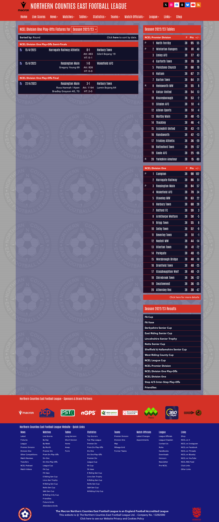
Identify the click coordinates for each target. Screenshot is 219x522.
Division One (26, 451)
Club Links (185, 465)
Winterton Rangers (166, 49)
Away (67, 447)
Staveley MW (163, 198)
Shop (179, 16)
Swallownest (163, 283)
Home (24, 16)
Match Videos (26, 469)
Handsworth (162, 134)
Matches (68, 16)
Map (116, 443)
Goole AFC (161, 153)
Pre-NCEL (163, 465)
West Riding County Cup (159, 355)
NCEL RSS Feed (187, 461)
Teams (114, 16)
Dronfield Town (164, 265)
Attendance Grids (50, 505)
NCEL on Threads (188, 451)
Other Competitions (29, 454)
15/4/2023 (30, 50)
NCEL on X (185, 439)
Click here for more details (184, 297)
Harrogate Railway (166, 180)
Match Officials (134, 16)
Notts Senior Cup (155, 344)
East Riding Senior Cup (158, 333)
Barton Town (163, 79)
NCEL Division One (155, 168)
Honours (162, 458)
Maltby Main (163, 116)
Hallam (160, 73)
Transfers (25, 461)
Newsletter (163, 461)
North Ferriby (163, 43)
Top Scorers (92, 436)
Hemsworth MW (164, 86)
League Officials (165, 436)
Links (167, 16)
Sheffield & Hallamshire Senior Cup (166, 349)
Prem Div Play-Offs (51, 454)
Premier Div (48, 451)
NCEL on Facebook (189, 447)
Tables (83, 16)
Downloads (163, 454)
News (53, 16)
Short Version (71, 439)
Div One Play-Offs (50, 461)
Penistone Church (166, 67)
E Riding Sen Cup (50, 476)
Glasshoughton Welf (167, 271)
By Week (46, 443)
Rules (161, 447)
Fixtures (24, 439)
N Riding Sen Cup (50, 483)
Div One (46, 458)
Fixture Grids (48, 502)
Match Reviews (27, 458)
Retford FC (162, 210)
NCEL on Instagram (189, 443)
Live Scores (38, 16)
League (153, 16)
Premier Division (28, 447)
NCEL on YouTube (188, 458)
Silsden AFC (162, 104)
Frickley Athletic (165, 140)
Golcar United (164, 92)
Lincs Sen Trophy (50, 480)
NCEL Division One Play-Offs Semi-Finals (43, 44)
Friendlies (150, 387)
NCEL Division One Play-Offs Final (39, 78)
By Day (46, 439)
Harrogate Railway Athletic (64, 50)
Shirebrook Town (165, 277)
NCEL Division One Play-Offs (161, 371)
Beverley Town (164, 235)
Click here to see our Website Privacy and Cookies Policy (112, 518)
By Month (47, 447)
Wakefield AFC (105, 63)
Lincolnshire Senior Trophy (161, 338)
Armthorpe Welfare (167, 216)
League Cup (48, 465)
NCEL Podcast (27, 465)
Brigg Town (162, 222)
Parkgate (161, 253)
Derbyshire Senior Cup (158, 328)
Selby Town (162, 228)
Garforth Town (164, 61)
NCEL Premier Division (158, 37)
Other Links (186, 469)
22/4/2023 (30, 83)
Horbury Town (104, 50)
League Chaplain (166, 439)
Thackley (161, 122)
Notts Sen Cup (49, 487)
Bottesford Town (165, 147)
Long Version (70, 436)
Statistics (98, 16)
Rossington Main (70, 63)
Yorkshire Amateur (166, 159)
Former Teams (120, 451)
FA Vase (149, 322)
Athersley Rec (163, 290)
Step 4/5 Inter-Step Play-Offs (162, 382)
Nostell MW (162, 241)
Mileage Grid (119, 447)
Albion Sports (163, 110)
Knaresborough (164, 98)
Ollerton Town (163, 247)
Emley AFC (161, 55)
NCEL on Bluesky (188, 454)
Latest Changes (143, 436)
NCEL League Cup (155, 360)
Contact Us (163, 443)
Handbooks (164, 451)
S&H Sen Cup (48, 491)
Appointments (143, 439)
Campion (161, 173)
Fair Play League (94, 439)
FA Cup (149, 317)
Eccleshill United (165, 128)
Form (67, 451)
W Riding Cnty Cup (51, 494)
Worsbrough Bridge (167, 259)
